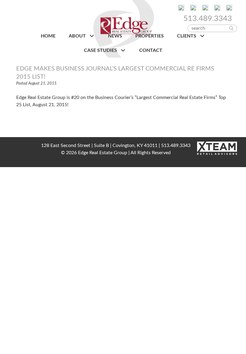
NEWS (115, 36)
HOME (48, 36)
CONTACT (150, 50)
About (78, 36)
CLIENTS (187, 36)
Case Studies (101, 50)
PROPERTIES (149, 36)
